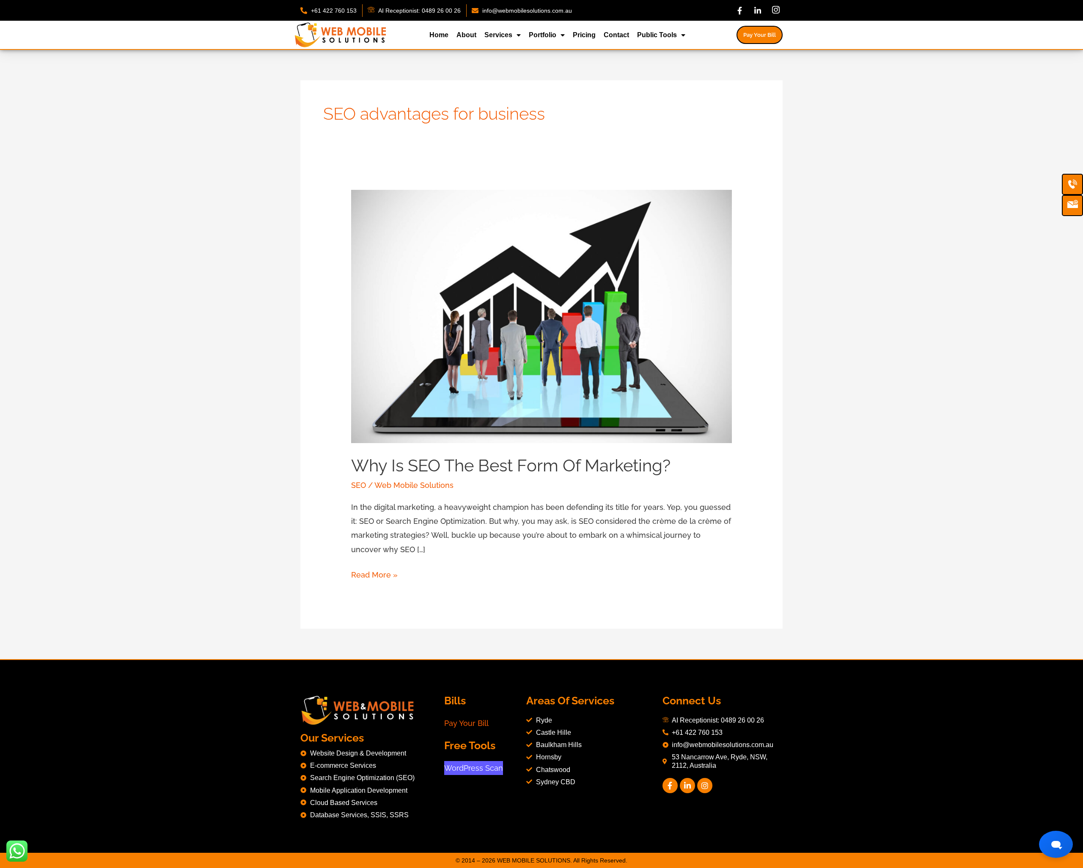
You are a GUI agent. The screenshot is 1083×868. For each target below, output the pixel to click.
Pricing (584, 34)
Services (498, 34)
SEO (358, 485)
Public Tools (657, 34)
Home (438, 34)
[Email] (1072, 205)
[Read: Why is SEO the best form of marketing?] (541, 315)
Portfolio (542, 34)
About (466, 34)
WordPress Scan (473, 768)
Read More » (374, 573)
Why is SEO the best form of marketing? (511, 465)
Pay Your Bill (466, 723)
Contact (616, 34)
